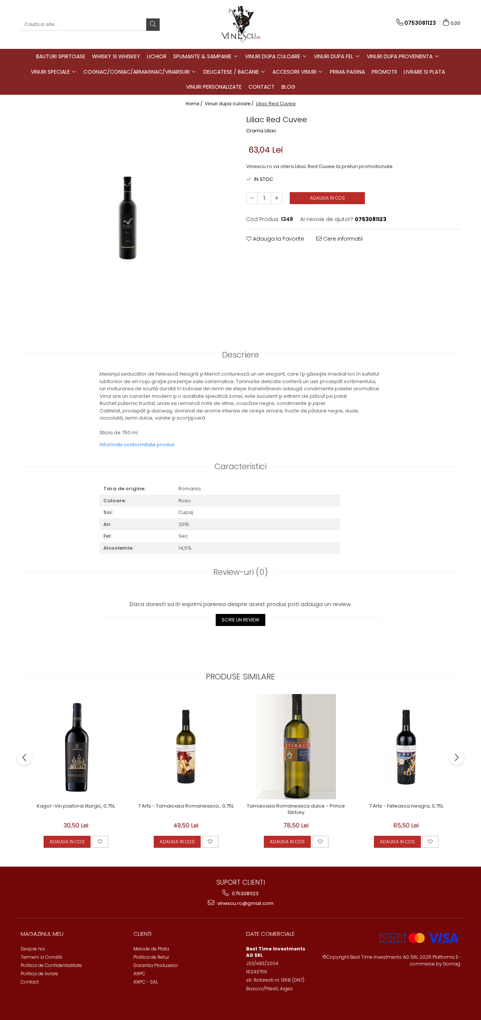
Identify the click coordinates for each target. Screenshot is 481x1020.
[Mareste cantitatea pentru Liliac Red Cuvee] (276, 198)
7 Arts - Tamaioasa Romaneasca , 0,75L (186, 806)
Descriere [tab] (240, 354)
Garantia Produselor (155, 965)
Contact (261, 87)
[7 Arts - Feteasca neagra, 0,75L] (406, 746)
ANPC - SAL (145, 982)
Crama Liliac (261, 130)
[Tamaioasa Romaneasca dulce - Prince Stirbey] (296, 746)
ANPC (139, 973)
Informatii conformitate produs (137, 444)
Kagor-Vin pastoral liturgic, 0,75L (76, 806)
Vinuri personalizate (214, 87)
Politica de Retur (151, 957)
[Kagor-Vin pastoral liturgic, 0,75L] (75, 747)
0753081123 (245, 893)
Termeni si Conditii (41, 957)
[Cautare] (153, 24)
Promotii (384, 72)
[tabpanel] (128, 218)
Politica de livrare (39, 973)
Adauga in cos (327, 198)
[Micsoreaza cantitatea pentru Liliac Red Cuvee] (251, 198)
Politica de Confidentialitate (51, 965)
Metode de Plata (151, 949)
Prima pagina (347, 72)
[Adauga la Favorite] (100, 842)
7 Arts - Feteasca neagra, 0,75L (406, 806)
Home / (195, 103)
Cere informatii (342, 238)
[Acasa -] (240, 24)
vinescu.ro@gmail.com (245, 903)
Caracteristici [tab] (240, 466)
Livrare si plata (424, 72)
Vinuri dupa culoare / (230, 103)
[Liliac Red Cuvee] (128, 218)
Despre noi (33, 949)
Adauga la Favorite (277, 238)
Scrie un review (240, 620)
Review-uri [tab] (240, 572)
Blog (288, 87)
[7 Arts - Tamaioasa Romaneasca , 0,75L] (186, 746)
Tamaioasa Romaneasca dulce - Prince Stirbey (296, 809)
